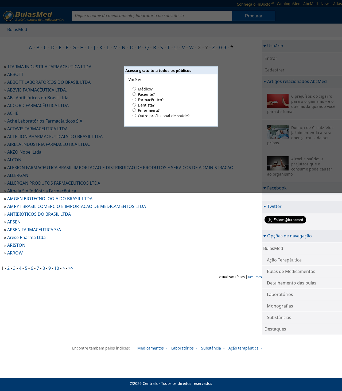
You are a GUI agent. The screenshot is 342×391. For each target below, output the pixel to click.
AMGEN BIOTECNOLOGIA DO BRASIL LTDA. (50, 199)
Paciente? (146, 94)
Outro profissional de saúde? (163, 115)
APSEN (14, 222)
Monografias (280, 306)
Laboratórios (280, 294)
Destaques (275, 329)
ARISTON (16, 245)
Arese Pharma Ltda (26, 237)
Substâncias (279, 317)
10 (56, 268)
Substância (211, 348)
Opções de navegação (289, 235)
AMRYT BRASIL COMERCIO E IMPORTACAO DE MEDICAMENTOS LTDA (76, 206)
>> (70, 268)
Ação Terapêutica (284, 260)
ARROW (15, 253)
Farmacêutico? (151, 99)
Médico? (145, 89)
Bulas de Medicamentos (291, 271)
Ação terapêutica (243, 348)
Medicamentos (150, 348)
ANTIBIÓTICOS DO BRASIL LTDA (39, 214)
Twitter (274, 206)
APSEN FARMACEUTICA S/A (34, 230)
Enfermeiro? (149, 110)
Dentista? (146, 105)
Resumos (255, 277)
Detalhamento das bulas (291, 283)
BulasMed (273, 248)
